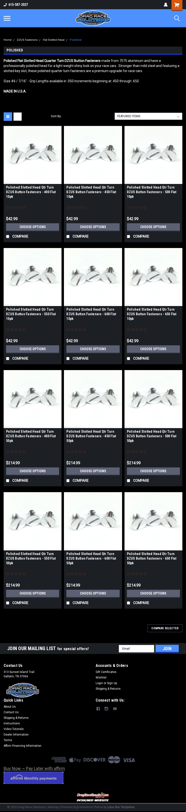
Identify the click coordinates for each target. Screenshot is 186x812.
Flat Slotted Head (53, 39)
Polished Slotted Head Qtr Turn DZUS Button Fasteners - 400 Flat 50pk (31, 436)
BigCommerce (83, 807)
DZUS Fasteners (27, 39)
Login (99, 683)
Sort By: (56, 116)
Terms (8, 740)
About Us (10, 706)
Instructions (12, 723)
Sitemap (52, 807)
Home (8, 39)
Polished (75, 39)
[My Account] (166, 5)
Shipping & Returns (108, 688)
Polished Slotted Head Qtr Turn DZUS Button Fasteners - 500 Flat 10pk (152, 192)
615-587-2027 (18, 5)
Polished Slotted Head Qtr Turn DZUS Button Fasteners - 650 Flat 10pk (152, 314)
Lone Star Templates (121, 807)
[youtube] (115, 709)
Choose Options (33, 227)
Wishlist (101, 677)
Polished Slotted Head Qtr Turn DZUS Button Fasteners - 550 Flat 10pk (31, 314)
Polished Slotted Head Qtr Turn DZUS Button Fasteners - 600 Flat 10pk (91, 314)
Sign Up (112, 683)
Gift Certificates (106, 672)
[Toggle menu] (7, 18)
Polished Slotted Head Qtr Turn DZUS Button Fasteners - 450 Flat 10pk (91, 192)
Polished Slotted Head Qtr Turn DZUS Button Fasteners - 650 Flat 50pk (152, 558)
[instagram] (106, 709)
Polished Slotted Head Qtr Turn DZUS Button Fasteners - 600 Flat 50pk (91, 558)
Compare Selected (164, 628)
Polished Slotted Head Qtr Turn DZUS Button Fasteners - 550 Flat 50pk (31, 558)
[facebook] (98, 709)
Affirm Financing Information (22, 745)
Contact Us (11, 712)
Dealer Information (16, 734)
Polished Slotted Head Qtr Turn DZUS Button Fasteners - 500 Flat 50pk (152, 436)
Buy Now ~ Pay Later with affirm (34, 768)
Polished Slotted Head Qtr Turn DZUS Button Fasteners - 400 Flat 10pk (31, 192)
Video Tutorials (14, 729)
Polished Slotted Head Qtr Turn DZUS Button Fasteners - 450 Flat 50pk (91, 436)
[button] (93, 797)
